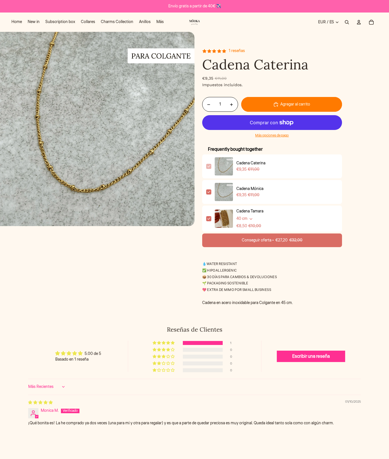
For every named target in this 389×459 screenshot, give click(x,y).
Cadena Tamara (249, 211)
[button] (164, 343)
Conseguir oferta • (272, 240)
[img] (40, 403)
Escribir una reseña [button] (311, 356)
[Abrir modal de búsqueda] (347, 22)
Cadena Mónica (249, 189)
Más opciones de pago (272, 135)
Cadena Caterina (250, 163)
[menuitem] (16, 22)
